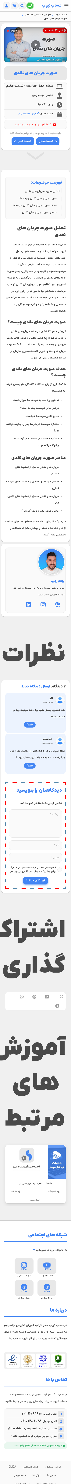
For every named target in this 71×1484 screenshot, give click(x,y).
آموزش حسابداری (28, 114)
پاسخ (30, 725)
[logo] (52, 6)
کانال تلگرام (24, 1297)
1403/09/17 (47, 743)
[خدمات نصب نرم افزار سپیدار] (35, 1162)
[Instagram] (43, 604)
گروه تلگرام (47, 1297)
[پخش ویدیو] (35, 44)
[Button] (30, 5)
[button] (66, 6)
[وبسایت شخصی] (57, 604)
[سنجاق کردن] (34, 997)
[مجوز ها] (35, 1360)
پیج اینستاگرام (24, 1275)
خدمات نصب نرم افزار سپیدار (35, 1183)
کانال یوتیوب (47, 1275)
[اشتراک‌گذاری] (59, 997)
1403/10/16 (48, 702)
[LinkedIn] (28, 604)
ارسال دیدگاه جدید (35, 686)
